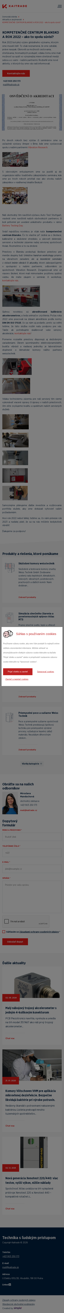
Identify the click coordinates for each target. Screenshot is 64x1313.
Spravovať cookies (45, 671)
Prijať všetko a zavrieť (18, 671)
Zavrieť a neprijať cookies (16, 679)
